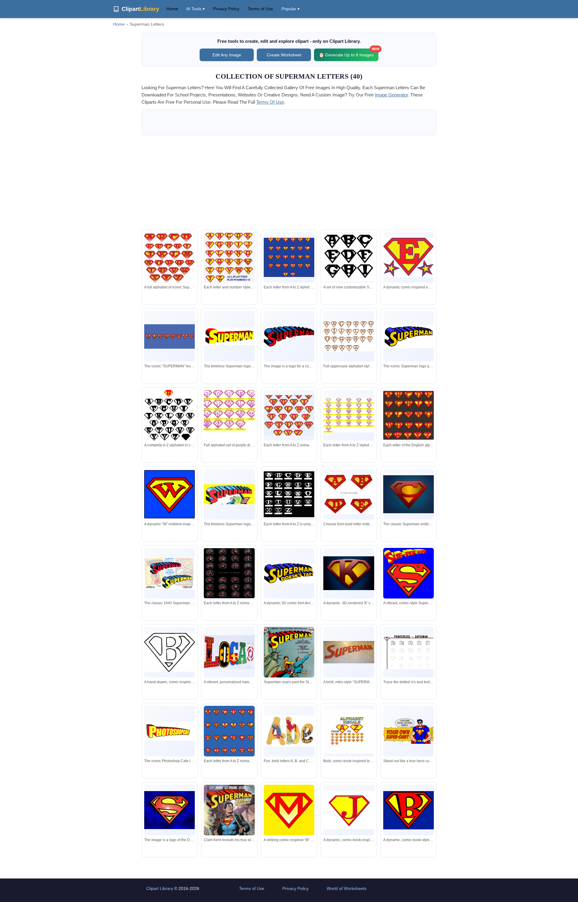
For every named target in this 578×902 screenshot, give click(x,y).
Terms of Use (260, 8)
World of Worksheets (346, 888)
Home (172, 8)
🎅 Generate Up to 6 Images (348, 53)
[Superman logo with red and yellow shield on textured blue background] (408, 494)
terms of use (270, 102)
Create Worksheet (284, 54)
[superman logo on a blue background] (169, 810)
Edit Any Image (227, 54)
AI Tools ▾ (195, 8)
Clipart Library (159, 888)
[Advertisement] (289, 182)
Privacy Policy (226, 8)
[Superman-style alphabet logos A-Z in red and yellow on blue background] (289, 257)
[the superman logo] (289, 336)
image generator (391, 94)
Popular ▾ (290, 8)
